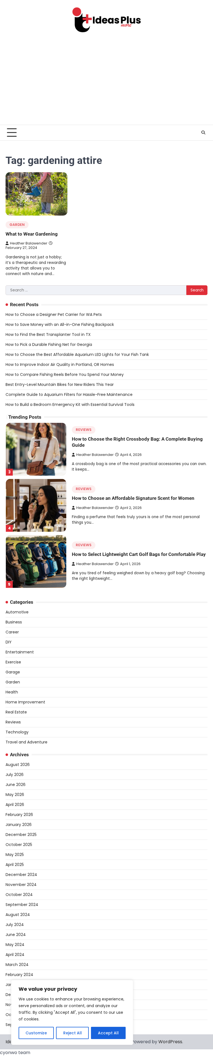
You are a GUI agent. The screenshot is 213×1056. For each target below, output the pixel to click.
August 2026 (18, 764)
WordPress (170, 1041)
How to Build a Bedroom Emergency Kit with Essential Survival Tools (70, 404)
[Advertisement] (106, 83)
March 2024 (17, 964)
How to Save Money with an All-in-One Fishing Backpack (60, 324)
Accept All (108, 1033)
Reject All (72, 1033)
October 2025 (19, 844)
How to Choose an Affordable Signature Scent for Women (133, 498)
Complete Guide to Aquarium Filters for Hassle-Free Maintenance (69, 394)
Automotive (17, 612)
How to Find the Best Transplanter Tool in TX (48, 334)
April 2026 (15, 804)
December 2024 (21, 874)
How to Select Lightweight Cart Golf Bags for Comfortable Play (139, 554)
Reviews (84, 429)
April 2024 (15, 954)
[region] (72, 1012)
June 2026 (16, 784)
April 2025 (15, 864)
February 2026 (19, 814)
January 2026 (19, 824)
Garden (17, 224)
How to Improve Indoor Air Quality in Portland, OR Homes (60, 364)
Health (12, 692)
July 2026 (15, 774)
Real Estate (16, 712)
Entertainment (20, 652)
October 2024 (19, 894)
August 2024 (18, 914)
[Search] (203, 132)
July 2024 (15, 924)
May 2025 (15, 854)
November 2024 (21, 884)
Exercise (13, 662)
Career (12, 632)
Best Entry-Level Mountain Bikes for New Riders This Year (60, 384)
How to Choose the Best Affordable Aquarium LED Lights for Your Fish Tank (77, 354)
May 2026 (15, 794)
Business (14, 622)
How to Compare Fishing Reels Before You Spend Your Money (65, 374)
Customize (36, 1033)
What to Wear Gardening (32, 234)
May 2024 (15, 944)
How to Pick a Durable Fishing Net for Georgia (49, 344)
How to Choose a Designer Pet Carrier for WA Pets (54, 314)
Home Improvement (25, 702)
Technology (17, 732)
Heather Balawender (28, 243)
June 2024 (16, 934)
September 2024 (22, 904)
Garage (13, 672)
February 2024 (19, 974)
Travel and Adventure (26, 742)
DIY (9, 642)
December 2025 (21, 834)
